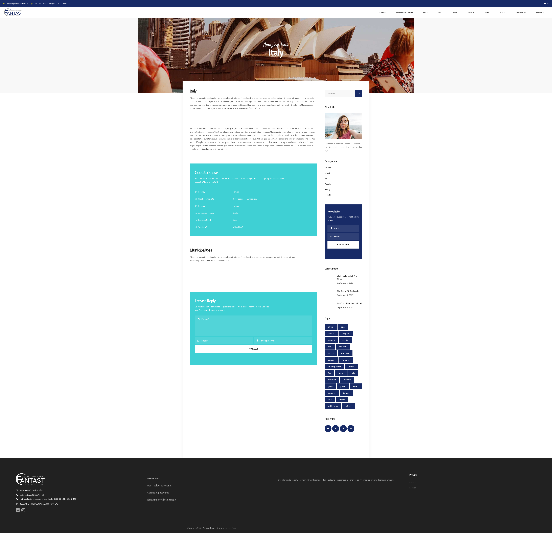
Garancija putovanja (158, 492)
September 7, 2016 (345, 283)
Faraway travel (334, 366)
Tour (330, 399)
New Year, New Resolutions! (349, 303)
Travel (342, 399)
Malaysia (332, 379)
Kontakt (412, 487)
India (341, 373)
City (329, 346)
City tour (343, 346)
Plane (342, 386)
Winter (349, 406)
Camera (331, 340)
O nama (412, 482)
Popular (328, 184)
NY (326, 178)
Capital (345, 340)
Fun (329, 373)
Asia (343, 327)
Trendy (328, 195)
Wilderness (333, 406)
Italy (353, 373)
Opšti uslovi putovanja (159, 485)
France (351, 366)
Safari (355, 386)
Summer (331, 393)
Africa (330, 327)
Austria (331, 333)
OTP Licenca (153, 478)
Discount (345, 353)
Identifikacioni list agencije (162, 499)
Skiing (327, 189)
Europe (328, 167)
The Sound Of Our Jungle (348, 291)
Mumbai (347, 379)
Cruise (331, 353)
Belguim (345, 333)
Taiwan (346, 393)
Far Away (346, 360)
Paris (330, 386)
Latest (327, 173)
